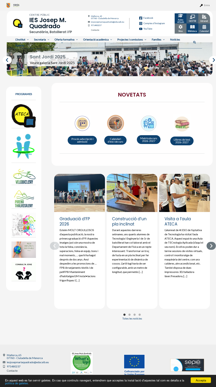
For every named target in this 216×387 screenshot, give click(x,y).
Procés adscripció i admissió (82, 140)
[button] (194, 42)
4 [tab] (117, 71)
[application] (27, 39)
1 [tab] (102, 71)
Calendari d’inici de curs (115, 140)
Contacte (95, 30)
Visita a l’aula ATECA (178, 221)
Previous (4, 59)
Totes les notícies (132, 318)
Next (210, 59)
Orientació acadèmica (96, 39)
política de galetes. (17, 383)
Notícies (175, 39)
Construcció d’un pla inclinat (129, 221)
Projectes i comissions (130, 39)
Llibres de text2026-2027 (182, 141)
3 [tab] (112, 71)
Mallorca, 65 (105, 17)
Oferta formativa (64, 39)
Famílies (156, 39)
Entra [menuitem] (207, 5)
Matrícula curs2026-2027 (148, 139)
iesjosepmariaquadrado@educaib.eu (107, 22)
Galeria (19, 45)
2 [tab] (107, 71)
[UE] (134, 364)
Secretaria (40, 39)
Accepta (201, 380)
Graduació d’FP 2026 (75, 221)
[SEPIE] (187, 364)
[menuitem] (8, 5)
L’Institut (20, 39)
